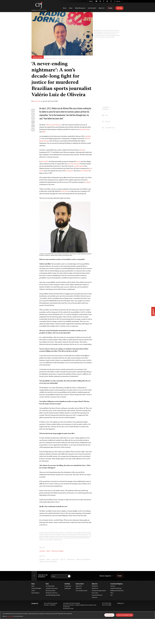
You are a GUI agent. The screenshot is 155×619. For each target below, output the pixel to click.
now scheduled (84, 171)
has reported (69, 171)
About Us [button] (101, 8)
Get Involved (80, 584)
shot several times (84, 129)
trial (90, 168)
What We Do (95, 586)
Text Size (107, 121)
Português (105, 109)
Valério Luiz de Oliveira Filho (48, 561)
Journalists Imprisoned (51, 588)
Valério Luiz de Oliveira (53, 125)
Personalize (109, 615)
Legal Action (55, 559)
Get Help (119, 8)
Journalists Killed (50, 586)
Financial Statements (97, 595)
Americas (42, 551)
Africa (111, 593)
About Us (94, 584)
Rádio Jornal (71, 559)
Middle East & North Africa (117, 590)
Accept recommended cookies (124, 615)
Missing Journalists (50, 590)
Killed (48, 559)
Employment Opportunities (99, 590)
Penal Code (64, 191)
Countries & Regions (116, 584)
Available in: (106, 107)
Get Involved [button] (92, 8)
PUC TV (63, 559)
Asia (111, 595)
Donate (110, 8)
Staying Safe (68, 588)
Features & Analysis (37, 57)
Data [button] (70, 8)
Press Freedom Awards (81, 590)
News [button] (64, 8)
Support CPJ (79, 586)
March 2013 (44, 161)
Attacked (42, 559)
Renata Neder (36, 101)
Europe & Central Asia (115, 588)
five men (78, 161)
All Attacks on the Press (51, 593)
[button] (121, 1)
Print (106, 115)
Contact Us (94, 597)
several (41, 171)
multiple (76, 166)
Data (47, 584)
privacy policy (10, 616)
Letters (33, 590)
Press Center (95, 593)
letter (81, 150)
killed (43, 132)
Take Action (79, 588)
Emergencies (68, 586)
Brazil (48, 551)
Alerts (32, 586)
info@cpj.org (120, 603)
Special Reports (35, 593)
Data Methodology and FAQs (53, 595)
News (33, 584)
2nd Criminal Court (73, 164)
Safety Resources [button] (80, 8)
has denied (87, 182)
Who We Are (95, 588)
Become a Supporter (105, 576)
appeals (81, 166)
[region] (77, 615)
